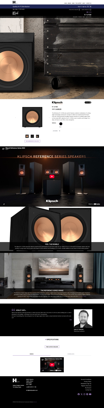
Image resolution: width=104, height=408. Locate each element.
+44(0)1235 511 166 (31, 387)
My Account (88, 388)
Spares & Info (88, 17)
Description (75, 17)
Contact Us (88, 3)
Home (65, 3)
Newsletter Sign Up (86, 384)
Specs (84, 17)
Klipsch (16, 9)
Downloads (70, 354)
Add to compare (55, 130)
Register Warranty (86, 386)
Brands (69, 3)
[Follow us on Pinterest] (87, 394)
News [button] (73, 3)
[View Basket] (90, 6)
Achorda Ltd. (35, 401)
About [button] (83, 3)
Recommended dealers (32, 141)
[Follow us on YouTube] (90, 394)
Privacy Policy (87, 381)
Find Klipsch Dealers (73, 9)
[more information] (90, 102)
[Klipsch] (15, 13)
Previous (15, 117)
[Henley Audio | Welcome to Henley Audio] (15, 2)
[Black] (61, 124)
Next (49, 117)
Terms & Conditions (86, 379)
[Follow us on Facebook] (87, 12)
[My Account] (88, 6)
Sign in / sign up (82, 6)
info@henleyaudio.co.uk (31, 390)
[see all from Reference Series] (57, 103)
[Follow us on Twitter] (89, 12)
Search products (86, 9)
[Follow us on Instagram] (90, 12)
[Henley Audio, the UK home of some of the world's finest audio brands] (16, 380)
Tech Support (78, 3)
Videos (31, 354)
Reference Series (82, 296)
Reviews (80, 17)
